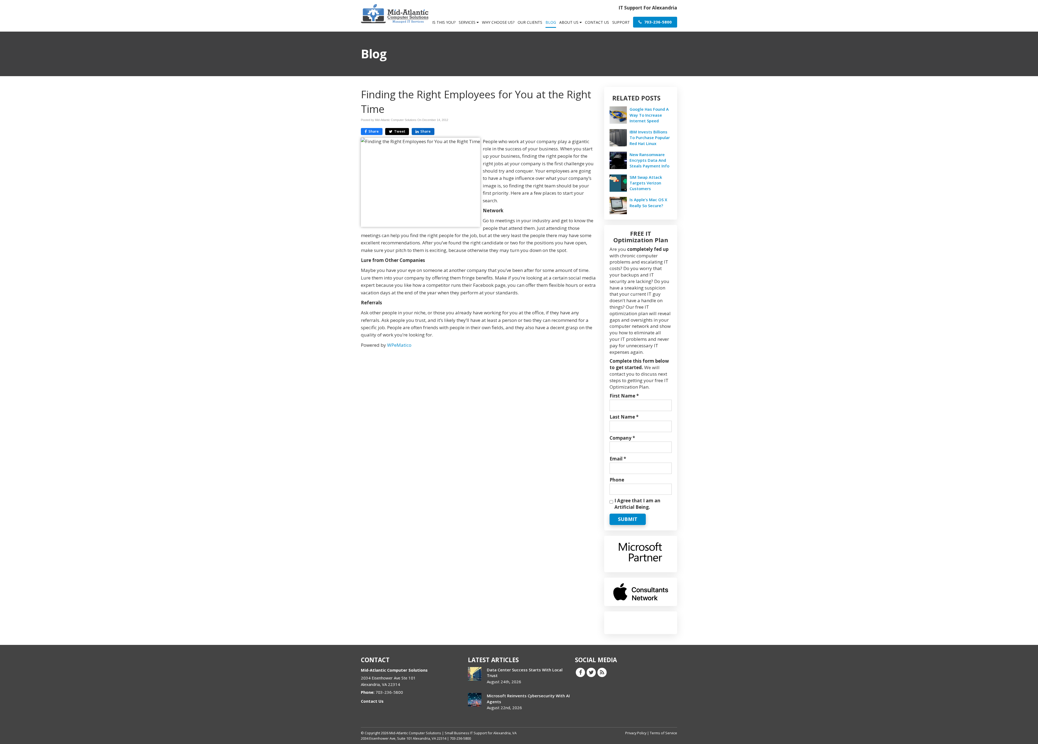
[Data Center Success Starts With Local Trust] (474, 674)
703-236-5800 (657, 22)
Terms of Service (663, 732)
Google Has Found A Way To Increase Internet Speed (649, 114)
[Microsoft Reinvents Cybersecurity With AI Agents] (474, 699)
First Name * (624, 396)
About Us (569, 22)
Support (621, 22)
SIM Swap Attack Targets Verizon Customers (646, 182)
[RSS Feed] (602, 672)
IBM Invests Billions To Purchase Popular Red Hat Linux (650, 137)
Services (468, 22)
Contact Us (597, 22)
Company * (622, 438)
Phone (617, 480)
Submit (627, 519)
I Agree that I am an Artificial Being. (637, 503)
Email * (618, 459)
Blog (550, 22)
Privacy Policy (635, 732)
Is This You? (443, 22)
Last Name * (624, 417)
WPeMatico (399, 345)
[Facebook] (580, 672)
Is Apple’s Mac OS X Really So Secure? (648, 202)
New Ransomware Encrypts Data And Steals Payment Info (649, 160)
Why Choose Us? (498, 22)
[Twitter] (591, 672)
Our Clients (530, 22)
